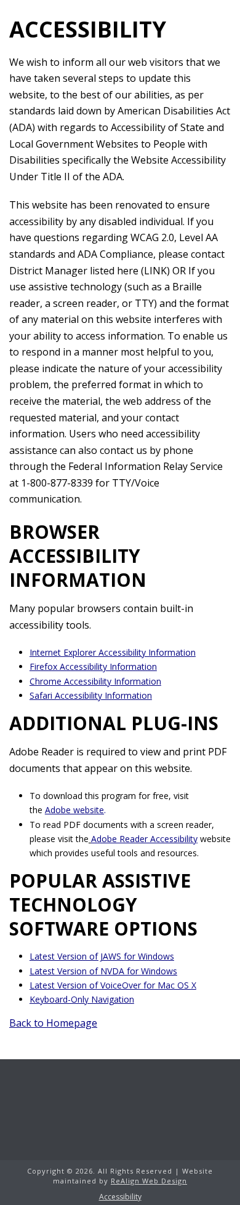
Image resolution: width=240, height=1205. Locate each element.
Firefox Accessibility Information (93, 666)
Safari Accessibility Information (91, 695)
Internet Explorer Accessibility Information (113, 652)
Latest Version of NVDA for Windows (103, 971)
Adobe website (74, 810)
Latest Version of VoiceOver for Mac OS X (113, 985)
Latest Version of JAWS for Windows (102, 956)
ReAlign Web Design (149, 1180)
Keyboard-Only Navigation (82, 999)
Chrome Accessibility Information (95, 681)
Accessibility (120, 1197)
